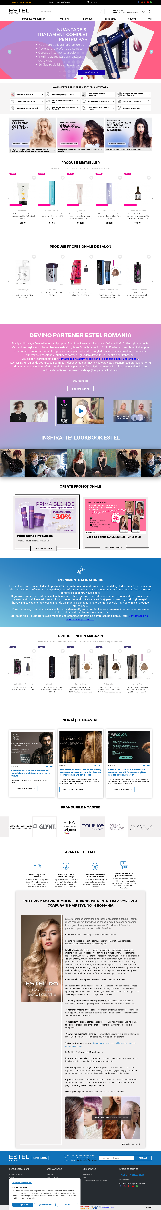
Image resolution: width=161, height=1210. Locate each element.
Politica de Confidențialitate (87, 1160)
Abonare (143, 1158)
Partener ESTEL (40, 1158)
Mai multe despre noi (131, 1144)
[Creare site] (148, 1207)
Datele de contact (128, 1169)
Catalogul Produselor (15, 1174)
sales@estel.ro (125, 1179)
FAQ (150, 19)
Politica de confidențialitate (22, 1183)
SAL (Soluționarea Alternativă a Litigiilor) (95, 1180)
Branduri (88, 19)
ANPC (85, 1177)
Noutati (132, 19)
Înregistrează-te (133, 12)
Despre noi (49, 1174)
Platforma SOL (87, 1174)
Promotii (64, 19)
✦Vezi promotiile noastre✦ (21, 2)
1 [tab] (78, 78)
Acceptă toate (23, 1205)
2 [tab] (82, 78)
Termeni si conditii (52, 1177)
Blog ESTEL (110, 19)
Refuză (67, 1205)
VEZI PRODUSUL (23, 304)
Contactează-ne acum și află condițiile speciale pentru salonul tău (98, 358)
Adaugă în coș (23, 233)
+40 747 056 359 (131, 1174)
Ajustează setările (45, 1205)
